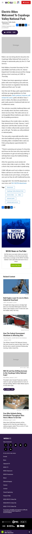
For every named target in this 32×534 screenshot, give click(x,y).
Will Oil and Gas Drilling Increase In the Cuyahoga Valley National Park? (15, 373)
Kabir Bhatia (6, 377)
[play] (2, 532)
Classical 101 (6, 463)
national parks (11, 198)
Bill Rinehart (6, 420)
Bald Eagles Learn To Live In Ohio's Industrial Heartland (15, 299)
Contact (5, 488)
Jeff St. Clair (6, 302)
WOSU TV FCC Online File (9, 506)
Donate (26, 2)
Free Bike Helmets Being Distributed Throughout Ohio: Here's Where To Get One (13, 415)
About (4, 478)
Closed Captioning (8, 492)
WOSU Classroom (7, 470)
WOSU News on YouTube (16, 251)
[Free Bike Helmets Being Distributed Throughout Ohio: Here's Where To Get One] (16, 402)
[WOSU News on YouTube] (16, 233)
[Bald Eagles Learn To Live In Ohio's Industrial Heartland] (16, 286)
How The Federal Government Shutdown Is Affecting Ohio (14, 334)
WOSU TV (5, 467)
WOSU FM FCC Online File (9, 499)
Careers (5, 485)
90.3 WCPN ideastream (19, 183)
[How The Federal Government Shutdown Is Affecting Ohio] (16, 322)
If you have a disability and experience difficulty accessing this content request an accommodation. (15, 511)
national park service (12, 202)
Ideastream (10, 187)
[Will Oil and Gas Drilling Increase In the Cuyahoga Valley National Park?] (16, 359)
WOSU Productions (8, 474)
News (4, 460)
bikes (19, 195)
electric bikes (10, 195)
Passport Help (7, 495)
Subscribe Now (16, 265)
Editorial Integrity (7, 481)
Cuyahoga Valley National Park (15, 191)
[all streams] (30, 532)
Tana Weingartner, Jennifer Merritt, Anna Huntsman (15, 338)
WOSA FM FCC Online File (9, 503)
